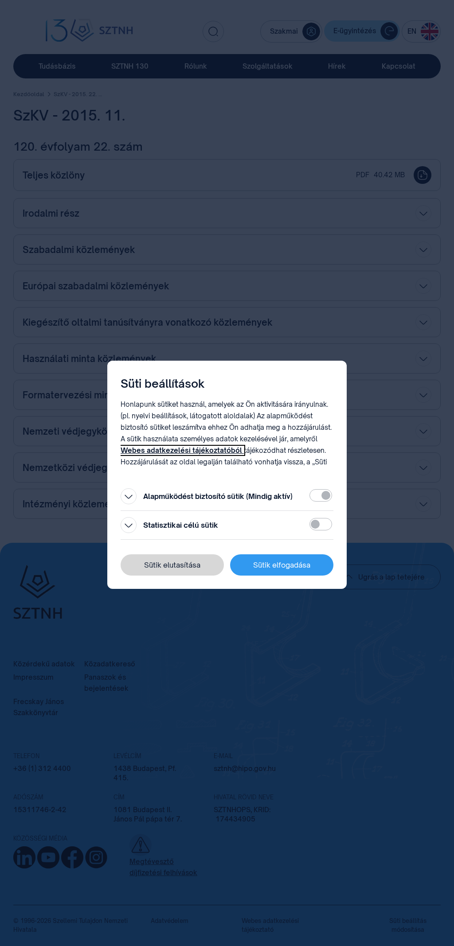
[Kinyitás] (129, 496)
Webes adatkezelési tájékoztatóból (182, 450)
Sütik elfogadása (281, 565)
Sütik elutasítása (172, 565)
